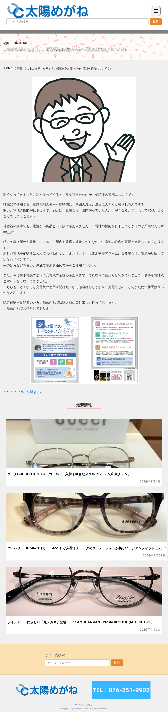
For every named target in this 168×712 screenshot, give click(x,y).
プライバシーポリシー (84, 705)
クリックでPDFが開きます (23, 392)
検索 (155, 21)
